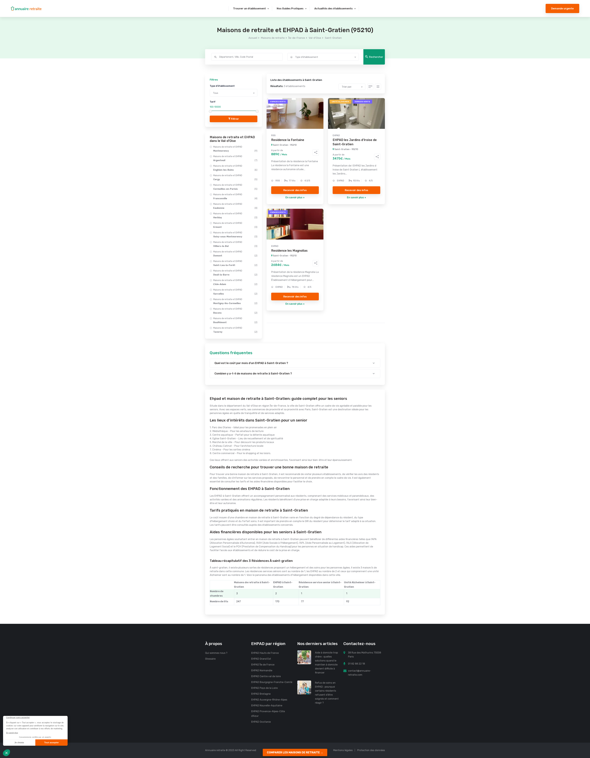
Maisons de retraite (273, 37)
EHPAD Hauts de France (265, 652)
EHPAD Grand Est (261, 658)
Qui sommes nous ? (216, 652)
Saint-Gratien (333, 37)
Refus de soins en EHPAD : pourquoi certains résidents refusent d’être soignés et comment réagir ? (327, 692)
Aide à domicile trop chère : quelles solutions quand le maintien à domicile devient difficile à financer (326, 662)
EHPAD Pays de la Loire (264, 688)
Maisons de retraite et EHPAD (235, 149)
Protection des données (371, 750)
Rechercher (376, 56)
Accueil (252, 37)
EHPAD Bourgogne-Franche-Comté (271, 682)
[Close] (582, 726)
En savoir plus (293, 197)
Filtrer (234, 118)
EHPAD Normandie (261, 670)
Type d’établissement (222, 86)
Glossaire (210, 658)
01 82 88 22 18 (356, 663)
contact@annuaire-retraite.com (359, 672)
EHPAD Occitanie (261, 721)
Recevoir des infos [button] (295, 190)
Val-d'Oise (315, 37)
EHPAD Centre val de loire (266, 676)
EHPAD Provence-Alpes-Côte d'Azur (268, 713)
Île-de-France (296, 37)
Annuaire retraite (215, 750)
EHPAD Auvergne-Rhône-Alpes (269, 699)
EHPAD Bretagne (261, 693)
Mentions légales (343, 750)
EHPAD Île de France (262, 664)
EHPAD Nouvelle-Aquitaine (266, 705)
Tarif (212, 101)
